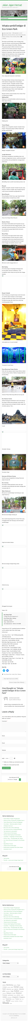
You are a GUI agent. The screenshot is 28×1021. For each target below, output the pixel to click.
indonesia (8, 989)
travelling (16, 1001)
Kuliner (16, 991)
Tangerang (8, 999)
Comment (4, 721)
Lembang (21, 991)
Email (3, 743)
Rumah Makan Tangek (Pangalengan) (12, 818)
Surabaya (8, 36)
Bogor (18, 985)
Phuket (15, 995)
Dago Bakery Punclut (8, 843)
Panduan (4, 995)
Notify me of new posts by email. (11, 764)
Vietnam (20, 1001)
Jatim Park (14, 674)
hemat (16, 987)
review (4, 997)
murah (13, 993)
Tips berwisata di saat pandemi (10, 831)
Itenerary (10, 34)
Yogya (11, 1003)
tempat (13, 999)
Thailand (17, 999)
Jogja (11, 991)
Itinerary (13, 34)
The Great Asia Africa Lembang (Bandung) (13, 829)
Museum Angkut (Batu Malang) (17, 682)
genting (8, 987)
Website (4, 750)
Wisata (18, 36)
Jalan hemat (18, 34)
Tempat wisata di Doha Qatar (10, 845)
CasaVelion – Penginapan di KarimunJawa (13, 836)
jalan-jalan (23, 34)
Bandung (9, 985)
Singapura (22, 997)
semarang (9, 997)
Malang (3, 36)
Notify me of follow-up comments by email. (14, 762)
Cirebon (4, 987)
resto (22, 995)
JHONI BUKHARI (14, 698)
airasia (4, 985)
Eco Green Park (7, 674)
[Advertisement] (14, 796)
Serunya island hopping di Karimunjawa (12, 834)
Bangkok (15, 985)
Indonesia (6, 34)
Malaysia (8, 993)
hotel (4, 989)
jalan (4, 991)
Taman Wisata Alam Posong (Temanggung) (13, 822)
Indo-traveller (6, 858)
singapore (15, 997)
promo (18, 995)
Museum (19, 993)
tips (20, 999)
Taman (3, 999)
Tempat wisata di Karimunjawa (10, 833)
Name (3, 735)
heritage (21, 987)
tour (23, 999)
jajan (13, 989)
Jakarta (21, 989)
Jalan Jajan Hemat (12, 5)
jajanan (16, 989)
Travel (11, 36)
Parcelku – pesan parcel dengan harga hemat (13, 860)
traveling (15, 36)
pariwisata (10, 995)
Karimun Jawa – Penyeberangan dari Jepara (13, 838)
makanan (4, 993)
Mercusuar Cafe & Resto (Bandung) (11, 827)
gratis (12, 987)
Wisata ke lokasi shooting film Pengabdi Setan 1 (14, 820)
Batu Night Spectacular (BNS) (10, 678)
